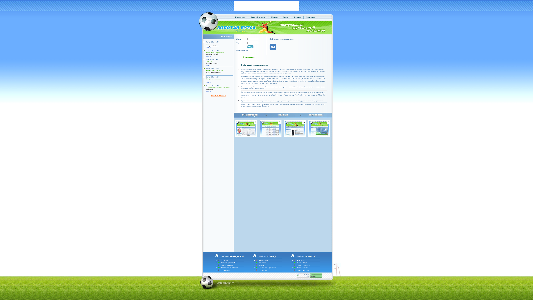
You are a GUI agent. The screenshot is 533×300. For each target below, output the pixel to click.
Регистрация (310, 17)
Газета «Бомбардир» (258, 17)
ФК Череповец (263, 270)
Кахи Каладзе (301, 260)
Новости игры (240, 17)
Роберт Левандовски (303, 265)
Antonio (224, 267)
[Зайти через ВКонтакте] (274, 52)
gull (222, 260)
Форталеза (262, 262)
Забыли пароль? (242, 50)
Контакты (297, 17)
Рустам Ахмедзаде (303, 270)
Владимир (224, 262)
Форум (285, 17)
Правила (274, 17)
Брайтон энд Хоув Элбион (267, 267)
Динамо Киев (263, 260)
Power (223, 270)
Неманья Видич (302, 262)
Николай (224, 265)
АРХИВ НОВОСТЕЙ (218, 96)
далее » (208, 47)
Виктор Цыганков (302, 267)
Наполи (261, 265)
